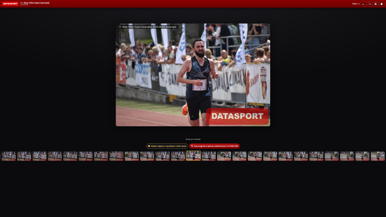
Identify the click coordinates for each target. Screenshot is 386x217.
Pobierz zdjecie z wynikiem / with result (168, 146)
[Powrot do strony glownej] (381, 3)
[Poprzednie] (5, 74)
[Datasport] (10, 4)
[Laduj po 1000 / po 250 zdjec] (363, 3)
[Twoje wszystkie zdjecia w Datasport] (375, 3)
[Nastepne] (381, 74)
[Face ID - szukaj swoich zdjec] (369, 3)
